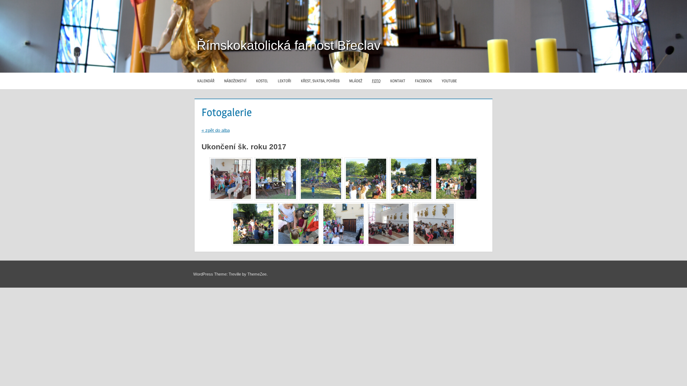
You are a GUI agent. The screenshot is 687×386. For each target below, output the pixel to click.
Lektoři (284, 80)
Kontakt (397, 80)
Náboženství (235, 80)
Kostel (262, 80)
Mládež (355, 80)
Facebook (423, 80)
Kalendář (205, 80)
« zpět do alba (216, 130)
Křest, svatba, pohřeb (320, 80)
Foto (376, 80)
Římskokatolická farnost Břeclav (289, 45)
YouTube (449, 80)
